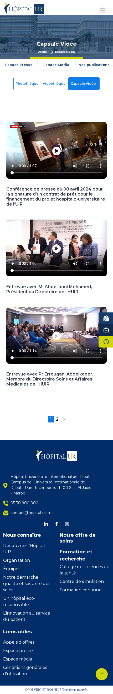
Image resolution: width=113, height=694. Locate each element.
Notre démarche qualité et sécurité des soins (26, 583)
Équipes (11, 568)
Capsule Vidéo (84, 83)
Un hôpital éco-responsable (19, 601)
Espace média (17, 659)
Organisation (16, 560)
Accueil (43, 52)
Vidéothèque (54, 83)
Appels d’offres (18, 642)
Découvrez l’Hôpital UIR (24, 548)
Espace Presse (19, 65)
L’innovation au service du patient (26, 616)
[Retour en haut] (102, 674)
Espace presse (18, 650)
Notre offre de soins (78, 538)
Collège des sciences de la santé (84, 570)
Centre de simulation (82, 581)
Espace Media (65, 52)
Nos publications (94, 65)
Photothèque (27, 83)
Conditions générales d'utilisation (25, 670)
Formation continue (81, 589)
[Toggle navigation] (102, 9)
